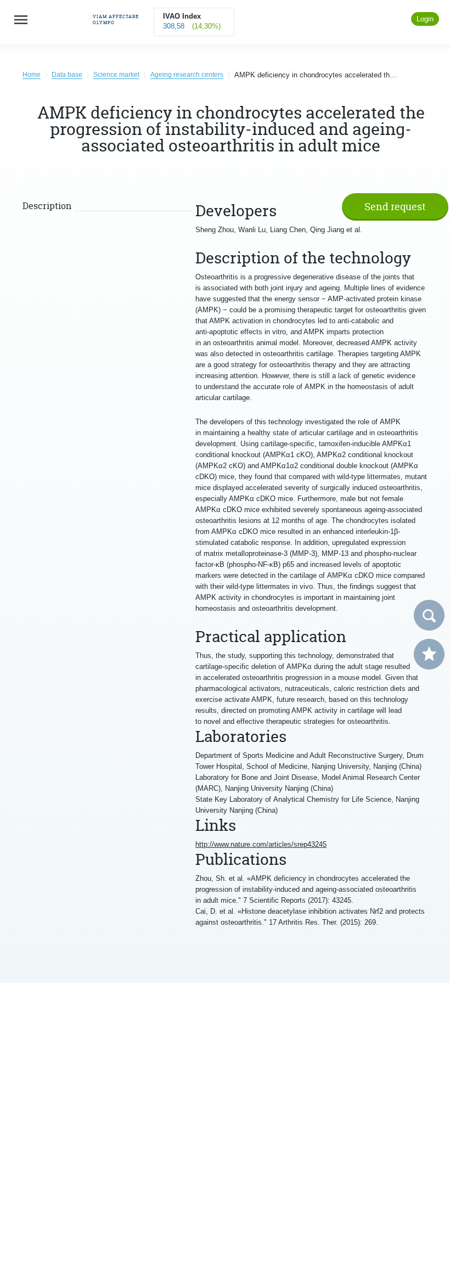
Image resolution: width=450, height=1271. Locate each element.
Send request (395, 206)
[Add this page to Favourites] (429, 654)
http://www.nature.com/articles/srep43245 (261, 844)
